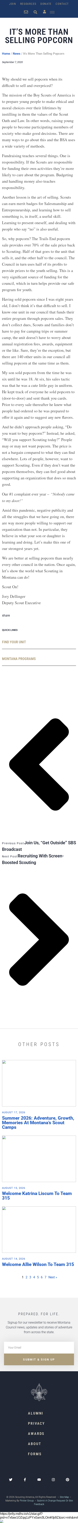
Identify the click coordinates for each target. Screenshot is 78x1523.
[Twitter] (10, 1479)
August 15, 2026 (13, 1187)
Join (12, 3)
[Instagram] (53, 1479)
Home (6, 53)
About (34, 1444)
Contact (62, 3)
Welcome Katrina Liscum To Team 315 (37, 1196)
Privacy (36, 1423)
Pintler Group (27, 1500)
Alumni (35, 1413)
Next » (52, 1277)
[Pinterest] (67, 1479)
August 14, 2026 (13, 1258)
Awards (36, 1433)
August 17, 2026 (13, 1112)
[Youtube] (39, 1479)
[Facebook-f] (25, 1479)
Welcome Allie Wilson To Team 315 (38, 1264)
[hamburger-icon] (52, 12)
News (16, 53)
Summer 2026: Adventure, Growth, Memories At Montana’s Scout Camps (38, 1122)
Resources (28, 3)
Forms (35, 1454)
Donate (46, 3)
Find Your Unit (14, 642)
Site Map (64, 1497)
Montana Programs (19, 659)
